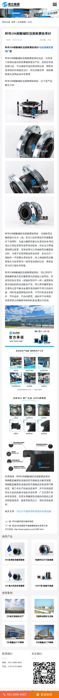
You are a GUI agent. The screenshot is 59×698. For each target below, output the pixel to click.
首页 (13, 22)
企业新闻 (22, 22)
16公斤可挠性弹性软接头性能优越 (33, 511)
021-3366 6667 (16, 694)
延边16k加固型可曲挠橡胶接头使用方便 (30, 525)
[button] (55, 4)
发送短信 (46, 694)
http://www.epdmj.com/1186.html (29, 529)
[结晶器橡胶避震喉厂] (10, 4)
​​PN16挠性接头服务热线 (22, 521)
